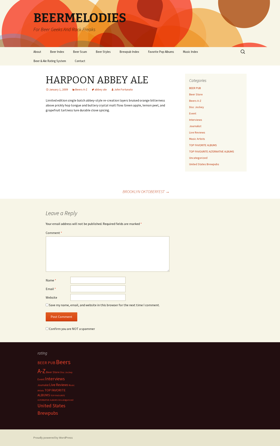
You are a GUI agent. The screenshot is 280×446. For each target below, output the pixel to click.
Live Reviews (197, 132)
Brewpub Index (129, 52)
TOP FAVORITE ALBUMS (203, 145)
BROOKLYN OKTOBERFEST (146, 191)
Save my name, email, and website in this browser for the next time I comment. (104, 305)
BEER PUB (195, 88)
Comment (54, 233)
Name (51, 280)
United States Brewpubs (204, 164)
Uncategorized (198, 158)
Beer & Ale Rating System (49, 61)
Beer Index (57, 52)
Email (51, 289)
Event (192, 113)
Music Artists (197, 139)
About (37, 52)
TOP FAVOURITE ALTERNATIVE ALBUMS (211, 151)
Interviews (195, 120)
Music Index (190, 52)
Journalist (195, 126)
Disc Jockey (196, 107)
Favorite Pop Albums (161, 52)
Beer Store (196, 94)
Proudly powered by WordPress (53, 437)
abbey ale (101, 89)
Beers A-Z (81, 89)
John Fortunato (123, 89)
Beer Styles (103, 52)
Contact (80, 61)
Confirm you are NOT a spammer (71, 329)
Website (51, 297)
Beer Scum (80, 52)
